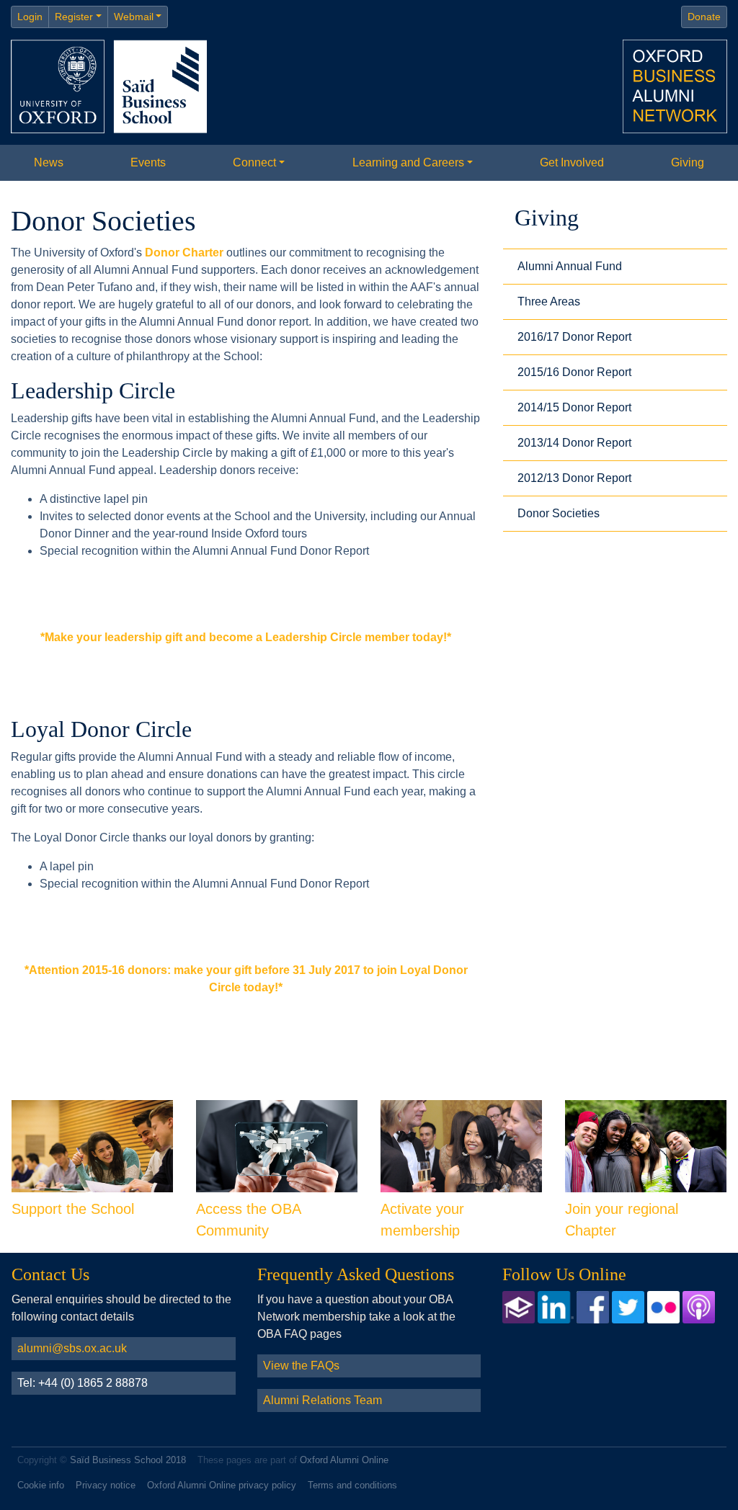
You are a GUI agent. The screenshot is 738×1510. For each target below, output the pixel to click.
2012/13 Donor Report (574, 478)
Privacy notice (105, 1485)
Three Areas (548, 301)
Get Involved (572, 162)
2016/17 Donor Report (574, 337)
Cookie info (40, 1485)
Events (148, 162)
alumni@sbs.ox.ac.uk (72, 1348)
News (48, 162)
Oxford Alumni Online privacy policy (221, 1485)
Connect (254, 162)
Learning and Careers (408, 162)
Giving (687, 162)
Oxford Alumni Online (344, 1460)
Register (74, 16)
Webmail (134, 16)
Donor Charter (184, 252)
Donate (704, 16)
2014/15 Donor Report (574, 407)
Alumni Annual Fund (569, 266)
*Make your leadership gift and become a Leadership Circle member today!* (245, 637)
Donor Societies (558, 513)
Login (30, 16)
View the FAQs (301, 1365)
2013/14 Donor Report (574, 443)
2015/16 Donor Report (574, 372)
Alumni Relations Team (322, 1400)
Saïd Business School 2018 (128, 1460)
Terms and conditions (352, 1485)
